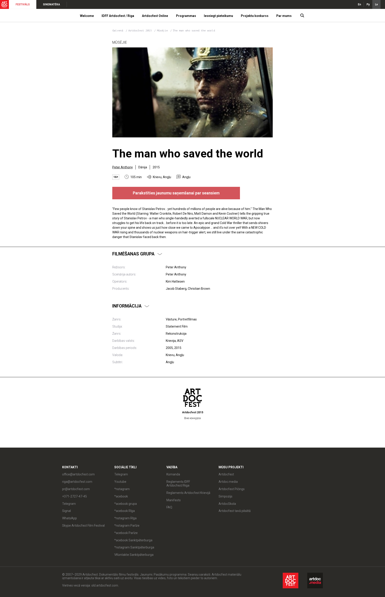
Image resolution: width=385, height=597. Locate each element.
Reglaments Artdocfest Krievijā (188, 493)
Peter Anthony (122, 167)
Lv (376, 4)
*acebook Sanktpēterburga (133, 540)
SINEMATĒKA (51, 4)
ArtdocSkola (227, 503)
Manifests (173, 500)
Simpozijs (225, 496)
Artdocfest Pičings (232, 489)
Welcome (87, 16)
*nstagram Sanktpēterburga (134, 547)
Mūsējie (163, 30)
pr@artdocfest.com (76, 489)
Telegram (121, 474)
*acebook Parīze (126, 533)
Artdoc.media (228, 481)
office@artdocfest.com (78, 474)
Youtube (120, 481)
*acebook (121, 496)
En (359, 4)
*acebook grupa (125, 503)
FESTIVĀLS (23, 4)
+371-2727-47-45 (74, 496)
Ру (368, 4)
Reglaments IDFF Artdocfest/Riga (178, 483)
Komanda (173, 474)
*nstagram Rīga (125, 518)
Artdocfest (226, 474)
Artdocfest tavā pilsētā (235, 511)
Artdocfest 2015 (140, 30)
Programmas (186, 16)
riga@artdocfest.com (77, 481)
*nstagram (122, 489)
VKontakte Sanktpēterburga (134, 554)
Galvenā (117, 30)
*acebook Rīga (124, 511)
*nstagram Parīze (126, 525)
